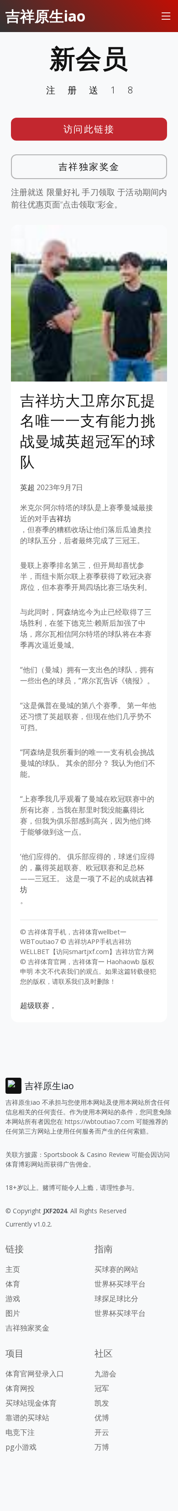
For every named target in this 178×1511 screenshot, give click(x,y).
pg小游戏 (21, 1447)
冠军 (101, 1388)
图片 (12, 1313)
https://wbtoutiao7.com (99, 1121)
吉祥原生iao (45, 16)
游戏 (12, 1298)
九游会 (105, 1374)
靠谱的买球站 (27, 1418)
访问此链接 (89, 129)
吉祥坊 (60, 518)
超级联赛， (38, 1005)
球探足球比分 (116, 1298)
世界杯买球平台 (120, 1284)
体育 (12, 1284)
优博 (101, 1418)
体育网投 (20, 1388)
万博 (101, 1447)
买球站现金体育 (31, 1403)
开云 (101, 1432)
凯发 (101, 1403)
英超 (27, 487)
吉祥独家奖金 (89, 166)
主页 (12, 1269)
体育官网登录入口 (34, 1374)
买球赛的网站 (116, 1269)
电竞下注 (20, 1432)
